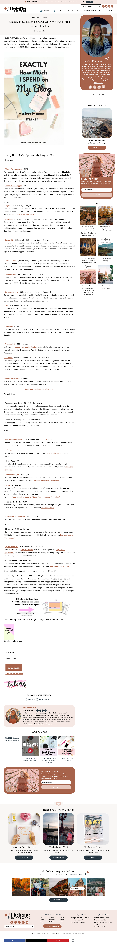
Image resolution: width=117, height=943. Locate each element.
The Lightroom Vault (58, 847)
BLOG (38, 17)
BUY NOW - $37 (58, 857)
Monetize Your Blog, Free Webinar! (67, 759)
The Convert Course (93, 847)
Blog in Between (27, 550)
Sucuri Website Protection (15, 517)
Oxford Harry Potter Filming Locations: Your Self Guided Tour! (88, 260)
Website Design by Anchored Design (74, 933)
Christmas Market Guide (103, 922)
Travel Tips (98, 924)
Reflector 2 (9, 450)
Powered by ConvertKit (14, 674)
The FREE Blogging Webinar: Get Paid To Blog (12, 740)
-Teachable (8, 358)
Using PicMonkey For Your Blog (46, 480)
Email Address (11, 659)
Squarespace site (11, 547)
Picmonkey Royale (12, 474)
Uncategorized (45, 699)
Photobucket (10, 344)
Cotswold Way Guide (101, 918)
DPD (6, 306)
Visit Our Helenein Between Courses (96, 142)
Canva (7, 485)
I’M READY (96, 147)
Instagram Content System (24, 847)
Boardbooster (10, 261)
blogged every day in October (25, 347)
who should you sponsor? (60, 566)
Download (14, 668)
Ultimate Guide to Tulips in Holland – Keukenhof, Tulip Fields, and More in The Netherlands (88, 290)
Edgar (7, 206)
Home (33, 17)
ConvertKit (9, 240)
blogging (31, 699)
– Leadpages (8, 326)
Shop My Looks (99, 926)
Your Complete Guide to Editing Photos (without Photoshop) (36, 497)
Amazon (48, 439)
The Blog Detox (47, 508)
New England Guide (101, 920)
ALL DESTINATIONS (52, 926)
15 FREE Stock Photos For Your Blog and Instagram (48, 760)
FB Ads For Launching (14, 169)
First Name (9, 652)
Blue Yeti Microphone (13, 439)
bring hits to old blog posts (23, 214)
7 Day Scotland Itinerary (105, 259)
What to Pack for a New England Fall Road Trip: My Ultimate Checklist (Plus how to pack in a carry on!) (88, 230)
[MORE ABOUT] (98, 83)
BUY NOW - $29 (24, 857)
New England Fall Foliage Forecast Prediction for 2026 (105, 228)
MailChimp (9, 219)
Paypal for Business (12, 378)
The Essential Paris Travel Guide (105, 287)
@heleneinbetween (76, 874)
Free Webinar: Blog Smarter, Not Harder (30, 759)
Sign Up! (56, 787)
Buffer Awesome (11, 292)
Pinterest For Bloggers (13, 186)
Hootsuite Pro (10, 274)
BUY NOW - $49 (93, 857)
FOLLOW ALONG (58, 900)
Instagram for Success (54, 453)
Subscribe (89, 1)
